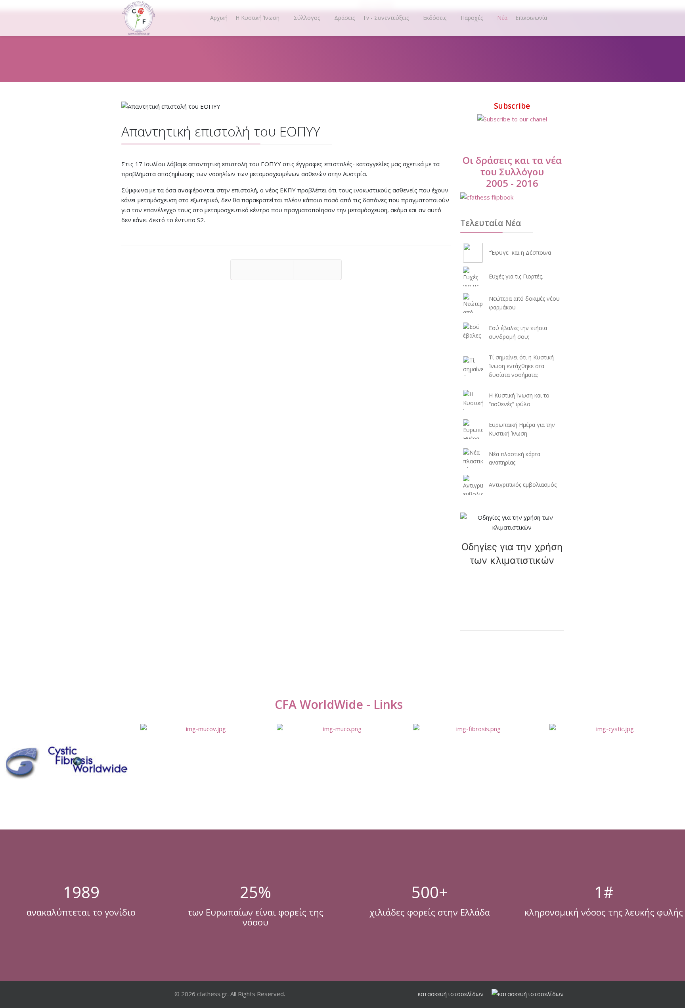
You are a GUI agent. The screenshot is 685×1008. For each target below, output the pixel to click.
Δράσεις (344, 17)
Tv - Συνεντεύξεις (386, 17)
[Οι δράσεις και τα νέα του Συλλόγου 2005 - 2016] (512, 197)
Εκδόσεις (434, 17)
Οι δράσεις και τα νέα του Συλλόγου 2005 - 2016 (512, 172)
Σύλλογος (307, 17)
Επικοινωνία (531, 17)
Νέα (502, 17)
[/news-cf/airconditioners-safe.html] (512, 522)
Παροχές (472, 17)
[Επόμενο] (317, 270)
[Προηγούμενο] (262, 270)
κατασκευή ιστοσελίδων (451, 994)
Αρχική (219, 17)
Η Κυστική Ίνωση (257, 17)
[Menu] (559, 18)
